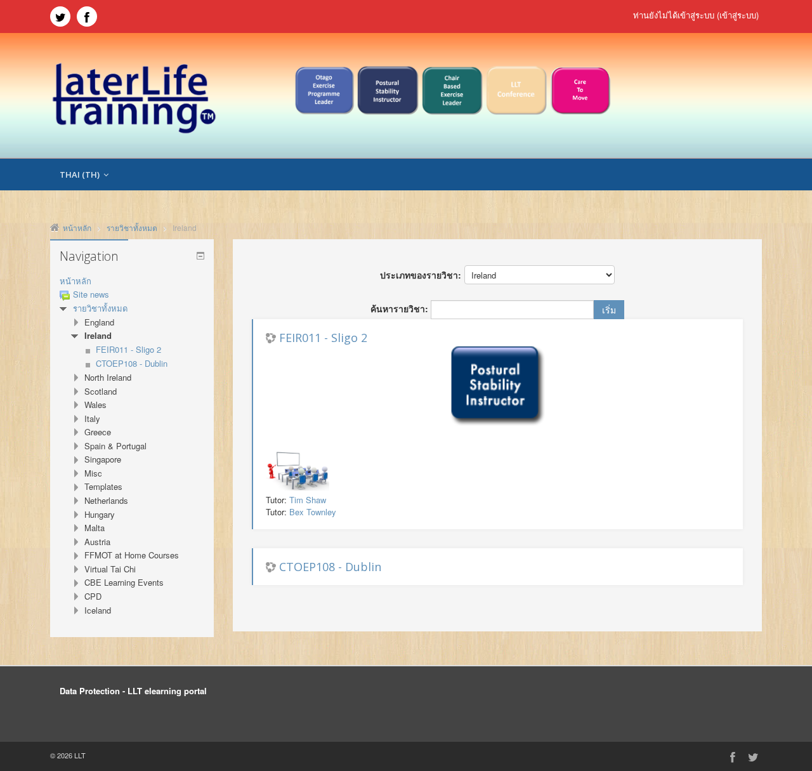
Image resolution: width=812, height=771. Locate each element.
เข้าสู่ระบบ (737, 15)
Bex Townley (312, 512)
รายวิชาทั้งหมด (100, 308)
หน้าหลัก (75, 281)
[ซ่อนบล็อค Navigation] (200, 256)
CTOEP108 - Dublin (330, 566)
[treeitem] (132, 281)
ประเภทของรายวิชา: (420, 274)
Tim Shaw (307, 500)
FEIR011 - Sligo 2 (323, 337)
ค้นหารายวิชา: (400, 308)
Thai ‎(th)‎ (80, 174)
